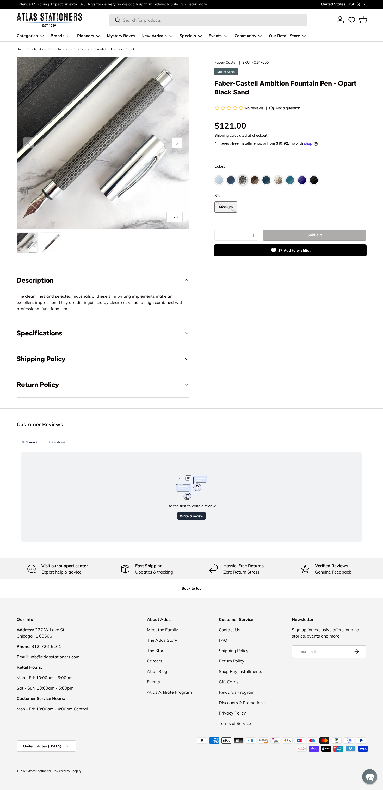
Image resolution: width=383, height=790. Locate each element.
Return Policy (231, 661)
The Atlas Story (162, 640)
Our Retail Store (284, 36)
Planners (85, 36)
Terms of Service (235, 723)
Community (245, 36)
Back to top (192, 588)
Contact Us (229, 629)
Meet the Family (162, 629)
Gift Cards (229, 681)
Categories (27, 36)
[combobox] (208, 20)
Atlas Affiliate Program (169, 692)
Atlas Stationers (39, 771)
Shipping (221, 135)
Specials (188, 36)
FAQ (223, 640)
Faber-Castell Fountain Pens (51, 49)
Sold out (314, 235)
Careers (154, 661)
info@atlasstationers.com (54, 656)
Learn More (197, 4)
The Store (156, 650)
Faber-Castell (225, 62)
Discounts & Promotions (242, 702)
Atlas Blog (157, 671)
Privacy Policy (232, 713)
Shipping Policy (234, 650)
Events (215, 36)
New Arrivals (154, 36)
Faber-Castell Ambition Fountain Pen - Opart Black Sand (108, 49)
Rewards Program (237, 692)
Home (21, 49)
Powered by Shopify (67, 771)
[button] (363, 20)
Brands (57, 36)
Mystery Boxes (121, 36)
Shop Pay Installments (240, 671)
